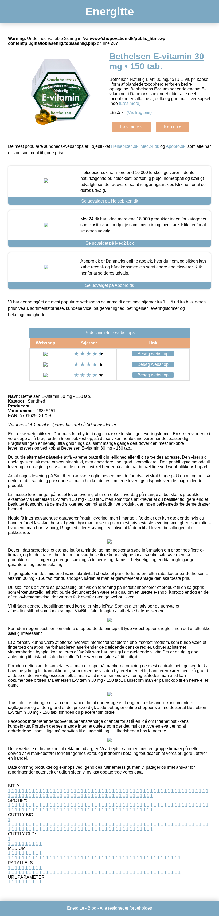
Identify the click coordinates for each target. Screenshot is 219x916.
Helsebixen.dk (124, 146)
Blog (92, 908)
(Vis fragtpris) (139, 112)
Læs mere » (131, 127)
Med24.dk (149, 146)
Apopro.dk (175, 146)
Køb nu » (172, 127)
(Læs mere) (129, 103)
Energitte (109, 11)
